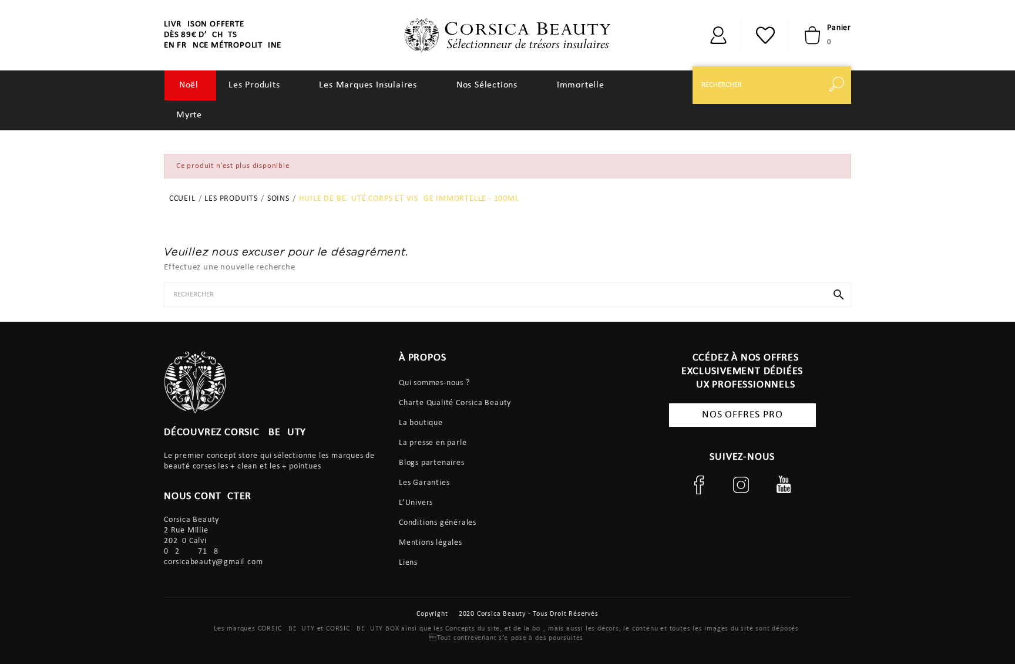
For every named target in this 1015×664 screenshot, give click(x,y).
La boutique (421, 423)
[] (718, 35)
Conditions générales (437, 522)
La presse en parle (432, 443)
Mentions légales (430, 542)
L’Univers (416, 502)
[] (839, 85)
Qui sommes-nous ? (434, 383)
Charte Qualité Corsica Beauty (455, 403)
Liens (408, 562)
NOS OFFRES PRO (742, 414)
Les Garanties (424, 482)
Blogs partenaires (432, 463)
